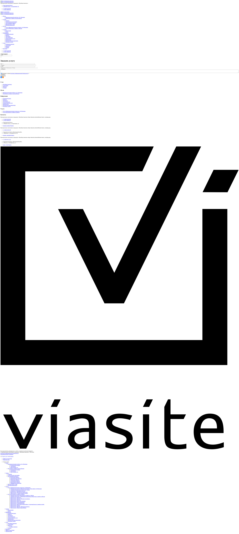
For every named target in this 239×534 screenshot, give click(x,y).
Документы (7, 36)
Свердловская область (7, 5)
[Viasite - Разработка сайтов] (119, 448)
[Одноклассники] (3, 77)
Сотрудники (8, 45)
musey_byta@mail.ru (7, 144)
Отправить (3, 74)
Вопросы (7, 46)
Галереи (4, 29)
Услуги (4, 26)
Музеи (4, 16)
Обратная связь (6, 459)
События (7, 20)
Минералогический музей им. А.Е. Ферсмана (15, 17)
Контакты (5, 48)
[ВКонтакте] (1, 77)
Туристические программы (11, 21)
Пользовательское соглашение (6, 454)
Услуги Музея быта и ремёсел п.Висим (13, 28)
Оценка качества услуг (10, 38)
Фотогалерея (8, 30)
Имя (1, 63)
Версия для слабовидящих (8, 456)
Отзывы (7, 47)
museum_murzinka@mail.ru (8, 135)
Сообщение (2, 69)
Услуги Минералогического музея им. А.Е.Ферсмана (16, 27)
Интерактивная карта (10, 25)
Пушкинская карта (9, 34)
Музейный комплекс (9, 44)
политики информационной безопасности (19, 73)
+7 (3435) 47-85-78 (7, 129)
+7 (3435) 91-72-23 (7, 139)
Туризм (4, 19)
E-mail (1, 66)
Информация (6, 33)
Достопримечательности (10, 22)
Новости (7, 35)
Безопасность (8, 39)
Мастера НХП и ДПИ (10, 24)
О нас (4, 43)
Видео (6, 31)
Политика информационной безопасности (9, 453)
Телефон (2, 65)
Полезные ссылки (9, 41)
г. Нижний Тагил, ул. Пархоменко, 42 (11, 6)
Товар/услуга (3, 67)
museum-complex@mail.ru (8, 125)
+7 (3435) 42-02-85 (7, 8)
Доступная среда (9, 37)
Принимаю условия (15, 73)
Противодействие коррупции (11, 40)
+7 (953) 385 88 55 (7, 9)
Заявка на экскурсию (4, 11)
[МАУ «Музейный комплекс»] (7, 1)
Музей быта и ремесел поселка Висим (13, 18)
